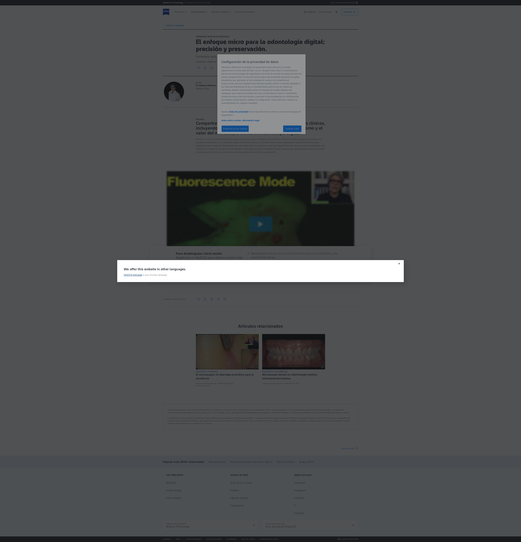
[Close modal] (399, 263)
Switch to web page (133, 275)
